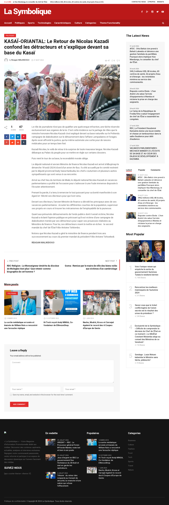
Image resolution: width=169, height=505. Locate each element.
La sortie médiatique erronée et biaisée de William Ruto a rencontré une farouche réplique (20, 325)
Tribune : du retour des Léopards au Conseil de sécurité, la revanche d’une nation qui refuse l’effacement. (69, 480)
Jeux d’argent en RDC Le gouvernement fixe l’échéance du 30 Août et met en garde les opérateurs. (68, 462)
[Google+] (147, 11)
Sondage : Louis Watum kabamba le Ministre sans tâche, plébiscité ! (146, 357)
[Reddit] (12, 142)
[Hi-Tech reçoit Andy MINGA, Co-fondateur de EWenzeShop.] (62, 302)
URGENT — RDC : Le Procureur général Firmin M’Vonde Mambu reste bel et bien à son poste (68, 446)
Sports (89, 293)
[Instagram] (152, 11)
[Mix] (18, 142)
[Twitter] (157, 11)
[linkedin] (18, 136)
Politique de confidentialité (15, 501)
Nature (131, 470)
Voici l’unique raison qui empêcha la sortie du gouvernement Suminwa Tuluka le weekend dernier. (147, 270)
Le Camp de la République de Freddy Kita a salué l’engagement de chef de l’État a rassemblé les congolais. (145, 115)
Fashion (131, 449)
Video (49, 293)
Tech (130, 457)
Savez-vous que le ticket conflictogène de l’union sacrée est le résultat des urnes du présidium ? (146, 309)
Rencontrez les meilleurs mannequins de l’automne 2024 (146, 290)
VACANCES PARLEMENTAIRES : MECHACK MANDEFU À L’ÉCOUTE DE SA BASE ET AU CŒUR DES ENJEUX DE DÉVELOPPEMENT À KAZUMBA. (145, 154)
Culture (131, 444)
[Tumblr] (23, 142)
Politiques (10, 35)
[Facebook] (142, 11)
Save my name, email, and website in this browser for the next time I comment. (43, 395)
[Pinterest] (23, 136)
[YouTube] (162, 11)
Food (130, 453)
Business (132, 440)
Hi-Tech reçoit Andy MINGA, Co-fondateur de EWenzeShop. (58, 324)
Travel (130, 465)
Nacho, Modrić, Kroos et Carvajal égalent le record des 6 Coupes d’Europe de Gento (98, 325)
